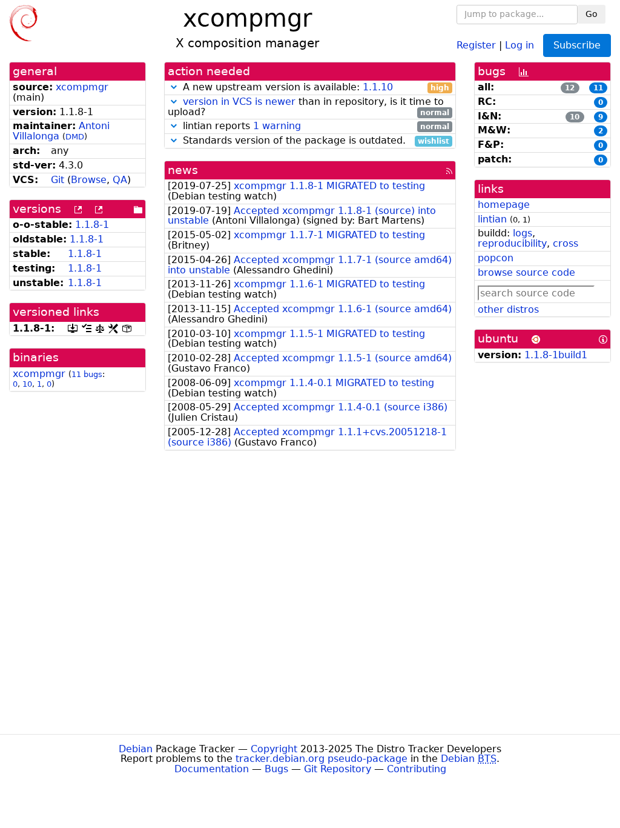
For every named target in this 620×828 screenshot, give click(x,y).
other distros (508, 309)
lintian (492, 219)
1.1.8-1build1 (555, 355)
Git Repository (337, 769)
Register (476, 44)
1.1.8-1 (92, 224)
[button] (174, 87)
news (183, 170)
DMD (74, 136)
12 (570, 88)
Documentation (211, 769)
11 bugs (86, 374)
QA (120, 179)
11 (598, 88)
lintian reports (314, 126)
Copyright (274, 749)
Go (591, 14)
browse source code (526, 272)
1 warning (277, 126)
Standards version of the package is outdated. (314, 141)
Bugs (276, 769)
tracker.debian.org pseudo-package (321, 758)
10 (27, 384)
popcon (495, 258)
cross (565, 243)
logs (522, 233)
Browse (89, 179)
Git (57, 179)
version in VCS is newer (239, 101)
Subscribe (577, 45)
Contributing (416, 769)
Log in (519, 44)
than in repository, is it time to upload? (308, 107)
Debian (136, 749)
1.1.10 (378, 87)
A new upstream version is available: (314, 87)
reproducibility (512, 243)
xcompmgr (82, 87)
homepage (504, 204)
